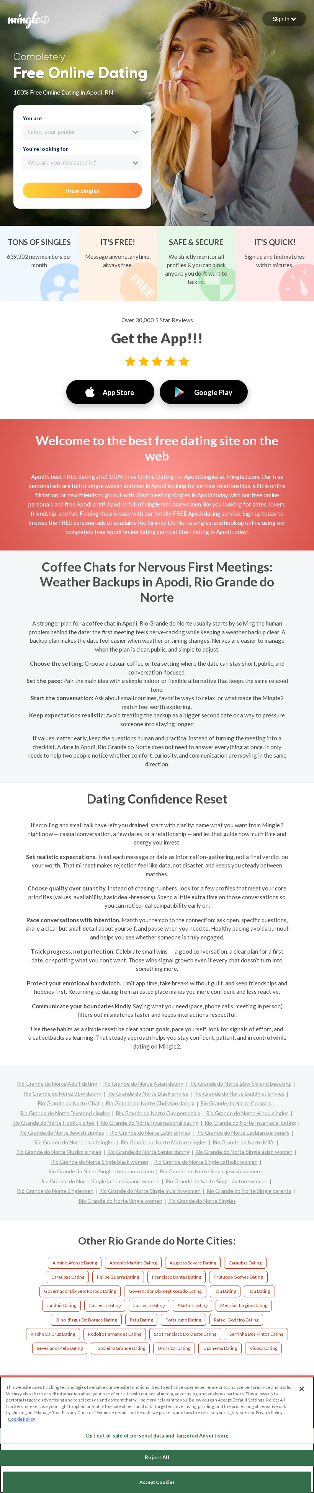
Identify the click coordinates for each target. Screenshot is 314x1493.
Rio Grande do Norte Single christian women (101, 1171)
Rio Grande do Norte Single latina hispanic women (100, 1181)
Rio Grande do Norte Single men (55, 1191)
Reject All (157, 1457)
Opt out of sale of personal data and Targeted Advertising (156, 1436)
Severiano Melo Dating (60, 1348)
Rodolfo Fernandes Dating (114, 1334)
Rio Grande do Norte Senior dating (148, 1151)
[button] (284, 18)
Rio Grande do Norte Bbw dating (62, 1093)
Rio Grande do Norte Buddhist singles (239, 1093)
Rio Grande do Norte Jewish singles (61, 1132)
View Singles (82, 190)
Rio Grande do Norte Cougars (235, 1103)
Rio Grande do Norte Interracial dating (250, 1122)
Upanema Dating (220, 1348)
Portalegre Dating (183, 1320)
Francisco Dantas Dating (176, 1277)
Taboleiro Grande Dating (120, 1348)
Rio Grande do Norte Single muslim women (150, 1191)
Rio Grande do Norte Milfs (244, 1142)
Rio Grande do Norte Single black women (99, 1161)
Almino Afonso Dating (74, 1263)
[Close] (301, 1388)
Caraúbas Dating (67, 1277)
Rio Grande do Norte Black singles (147, 1093)
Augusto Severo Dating (193, 1263)
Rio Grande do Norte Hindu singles (247, 1113)
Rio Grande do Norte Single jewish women (210, 1171)
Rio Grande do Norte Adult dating (57, 1083)
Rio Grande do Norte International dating (149, 1122)
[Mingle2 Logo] (28, 19)
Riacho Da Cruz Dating (53, 1334)
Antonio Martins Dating (133, 1263)
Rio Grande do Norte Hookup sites (53, 1122)
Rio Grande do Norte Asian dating (143, 1083)
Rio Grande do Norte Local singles (74, 1142)
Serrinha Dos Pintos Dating (256, 1334)
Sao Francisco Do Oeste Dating (185, 1334)
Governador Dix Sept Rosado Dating (80, 1291)
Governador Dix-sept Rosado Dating (165, 1291)
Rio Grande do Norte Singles (202, 1200)
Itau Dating (225, 1291)
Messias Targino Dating (243, 1305)
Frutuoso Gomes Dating (238, 1277)
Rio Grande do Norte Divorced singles (65, 1113)
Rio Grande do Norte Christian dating (150, 1103)
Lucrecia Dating (105, 1305)
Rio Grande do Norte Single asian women (244, 1151)
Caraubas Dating (245, 1263)
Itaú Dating (259, 1291)
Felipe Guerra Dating (118, 1277)
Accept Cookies (157, 1482)
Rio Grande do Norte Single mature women (216, 1181)
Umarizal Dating (174, 1348)
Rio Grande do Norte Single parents (248, 1191)
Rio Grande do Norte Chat (69, 1103)
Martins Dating (193, 1305)
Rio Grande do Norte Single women (120, 1200)
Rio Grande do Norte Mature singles (164, 1142)
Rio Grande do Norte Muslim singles (58, 1151)
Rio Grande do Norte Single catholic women (206, 1161)
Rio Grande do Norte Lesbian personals (242, 1132)
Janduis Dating (61, 1305)
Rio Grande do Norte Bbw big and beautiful (240, 1083)
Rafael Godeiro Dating (236, 1320)
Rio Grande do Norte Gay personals (158, 1113)
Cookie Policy (21, 1418)
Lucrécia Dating (149, 1305)
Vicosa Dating (263, 1348)
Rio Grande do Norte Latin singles (150, 1132)
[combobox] (82, 132)
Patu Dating (141, 1320)
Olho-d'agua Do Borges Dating (86, 1320)
